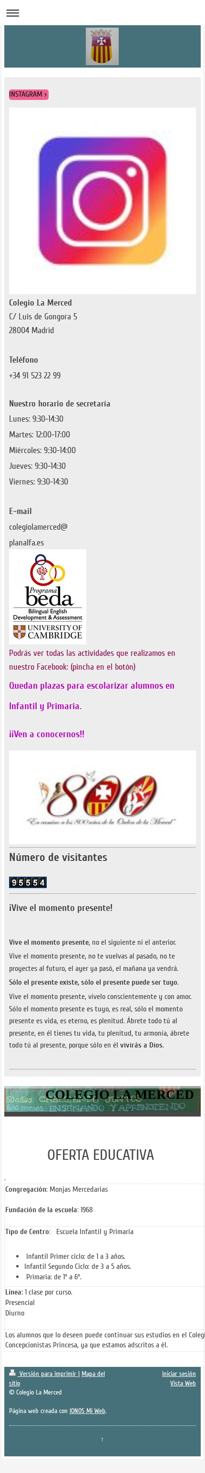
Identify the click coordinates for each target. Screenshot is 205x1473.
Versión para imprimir (48, 1374)
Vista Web (183, 1383)
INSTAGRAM (25, 94)
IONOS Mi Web (87, 1411)
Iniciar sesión (179, 1374)
